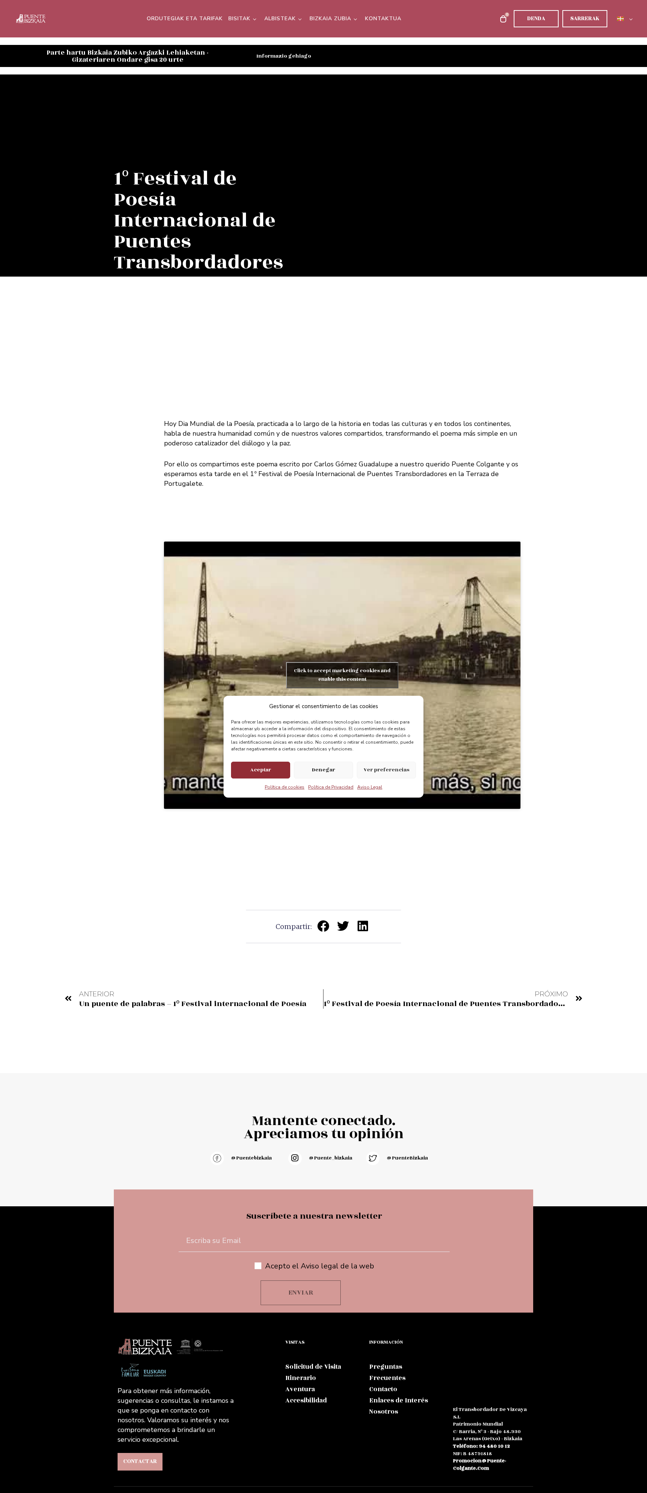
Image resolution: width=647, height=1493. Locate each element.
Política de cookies (284, 787)
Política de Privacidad (330, 787)
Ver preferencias (386, 770)
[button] (324, 926)
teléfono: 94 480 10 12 (481, 1446)
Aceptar (260, 770)
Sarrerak (584, 18)
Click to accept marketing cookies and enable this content (342, 675)
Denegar (323, 770)
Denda (536, 18)
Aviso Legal (369, 787)
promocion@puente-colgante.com (479, 1464)
